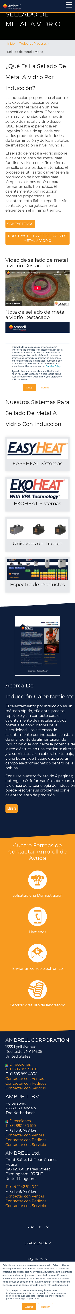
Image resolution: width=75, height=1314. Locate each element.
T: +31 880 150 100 (20, 1125)
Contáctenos (20, 224)
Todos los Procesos (33, 43)
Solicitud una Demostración (37, 895)
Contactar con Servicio (25, 1088)
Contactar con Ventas (24, 1078)
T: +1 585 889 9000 (21, 1069)
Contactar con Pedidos (25, 1083)
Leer (11, 809)
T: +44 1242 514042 (22, 1187)
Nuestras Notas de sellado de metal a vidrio (37, 238)
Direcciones (20, 1064)
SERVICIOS (36, 1227)
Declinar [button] (45, 1306)
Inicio (11, 43)
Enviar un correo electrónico (37, 968)
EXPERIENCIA (35, 1243)
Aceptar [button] (29, 1306)
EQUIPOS (35, 1259)
